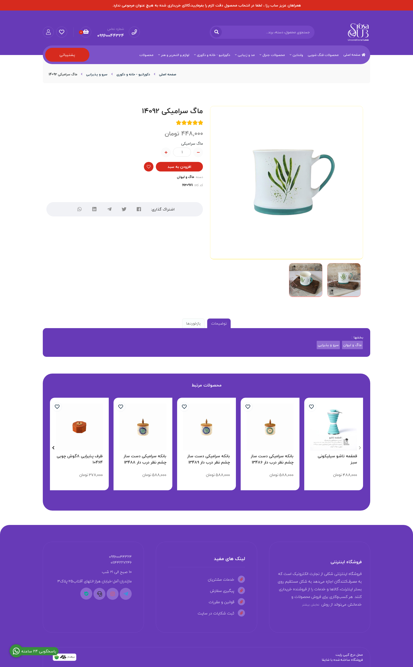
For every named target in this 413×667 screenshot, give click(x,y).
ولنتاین (298, 55)
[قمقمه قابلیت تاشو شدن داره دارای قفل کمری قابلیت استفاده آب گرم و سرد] (333, 427)
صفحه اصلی (351, 55)
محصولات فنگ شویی (323, 55)
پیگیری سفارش (222, 590)
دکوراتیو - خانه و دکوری (213, 55)
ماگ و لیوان (185, 177)
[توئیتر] (124, 209)
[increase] (166, 152)
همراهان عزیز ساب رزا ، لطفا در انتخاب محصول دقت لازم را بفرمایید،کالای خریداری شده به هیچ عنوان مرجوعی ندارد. (206, 5)
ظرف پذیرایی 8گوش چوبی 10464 (80, 459)
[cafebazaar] (64, 657)
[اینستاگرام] (113, 594)
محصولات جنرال (273, 55)
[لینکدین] (94, 209)
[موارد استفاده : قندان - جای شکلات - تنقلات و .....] (79, 427)
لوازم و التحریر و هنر (175, 55)
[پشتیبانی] (99, 594)
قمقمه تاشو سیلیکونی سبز (337, 459)
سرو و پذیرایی (96, 74)
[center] (216, 32)
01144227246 (121, 562)
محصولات (146, 55)
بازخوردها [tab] (193, 323)
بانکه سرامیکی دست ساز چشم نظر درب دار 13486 (272, 459)
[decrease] (198, 152)
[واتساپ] (80, 209)
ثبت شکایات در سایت (216, 613)
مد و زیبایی (246, 55)
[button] (360, 447)
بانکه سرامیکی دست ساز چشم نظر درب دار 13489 (208, 459)
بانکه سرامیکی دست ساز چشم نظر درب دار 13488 (145, 459)
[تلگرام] (109, 209)
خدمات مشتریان (221, 579)
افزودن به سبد (179, 166)
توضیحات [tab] (219, 323)
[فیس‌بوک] (139, 209)
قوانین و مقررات (221, 602)
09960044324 (120, 556)
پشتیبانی (67, 55)
